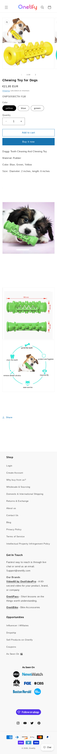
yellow (9, 108)
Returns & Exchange (17, 501)
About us (11, 508)
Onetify (32, 748)
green (37, 108)
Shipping (6, 91)
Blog (8, 522)
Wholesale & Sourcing (18, 487)
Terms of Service (15, 536)
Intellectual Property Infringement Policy (28, 543)
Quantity (6, 115)
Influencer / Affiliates (17, 625)
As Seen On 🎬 (14, 654)
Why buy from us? (16, 480)
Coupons (11, 647)
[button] (6, 7)
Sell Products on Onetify (19, 639)
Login (9, 465)
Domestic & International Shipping (24, 494)
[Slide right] (35, 74)
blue (23, 108)
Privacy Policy (13, 529)
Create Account (14, 472)
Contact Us (12, 515)
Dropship (11, 632)
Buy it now (28, 141)
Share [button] (9, 417)
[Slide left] (21, 74)
